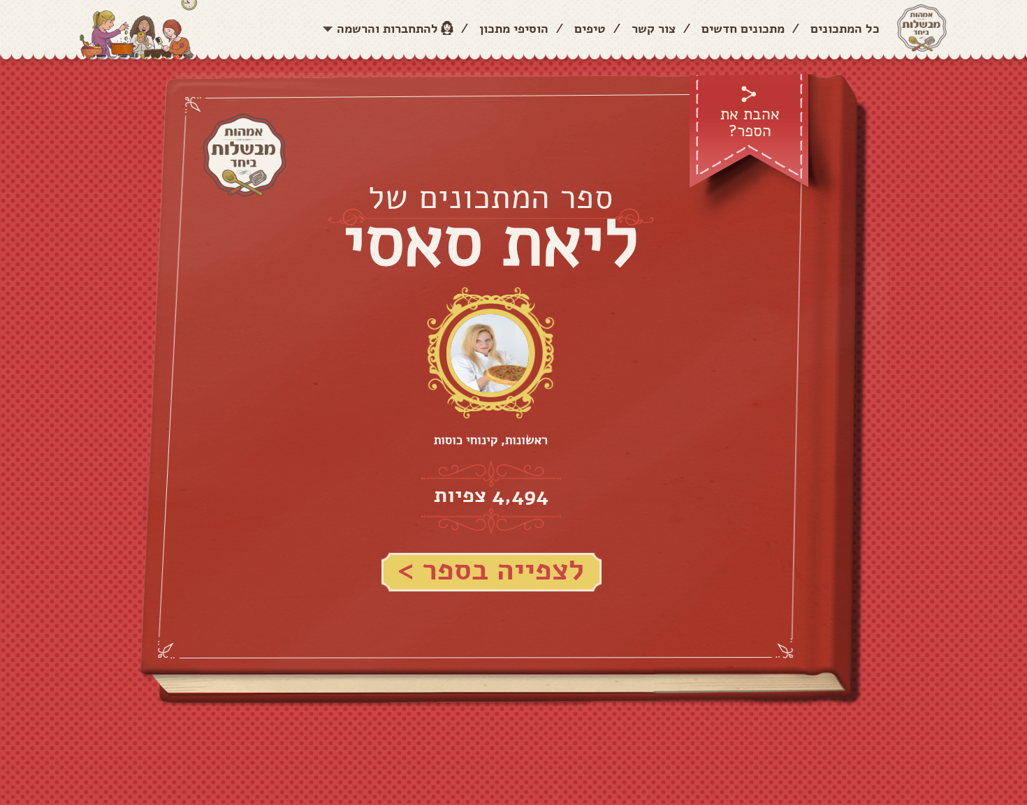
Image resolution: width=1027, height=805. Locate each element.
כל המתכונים (845, 28)
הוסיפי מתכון (513, 28)
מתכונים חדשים (743, 28)
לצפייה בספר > (491, 570)
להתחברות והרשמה (387, 28)
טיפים (590, 28)
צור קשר (654, 28)
